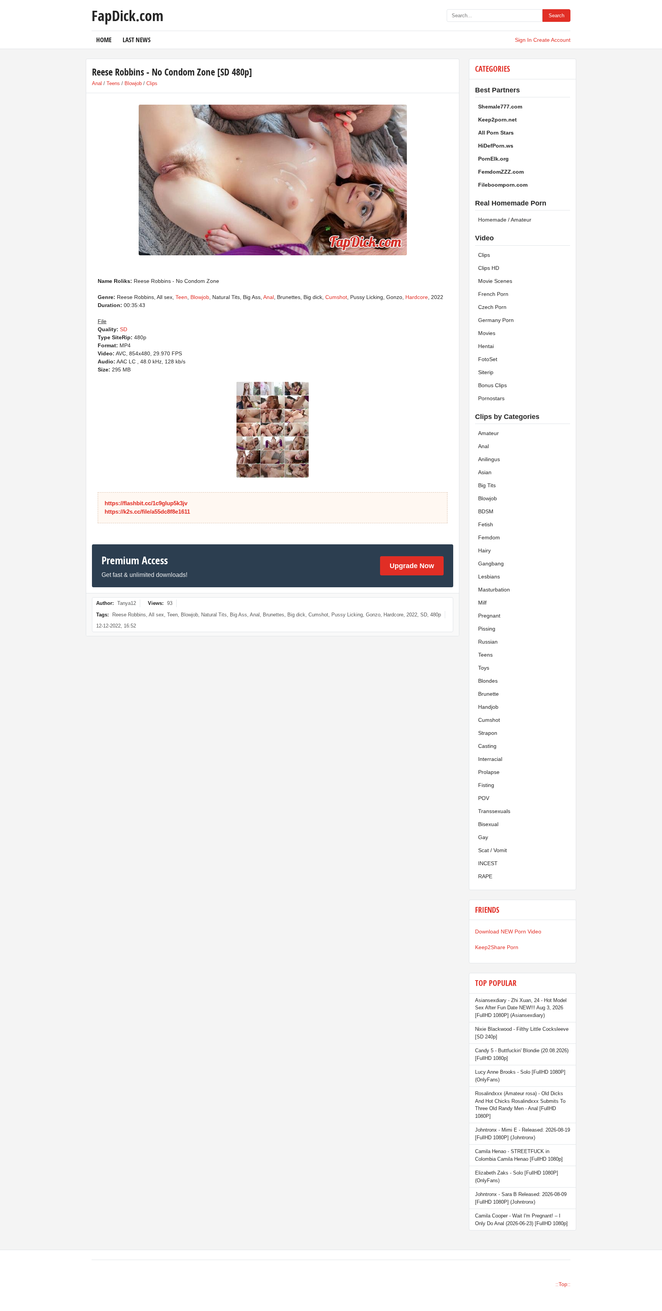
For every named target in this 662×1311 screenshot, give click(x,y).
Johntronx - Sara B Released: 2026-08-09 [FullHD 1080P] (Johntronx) (521, 1198)
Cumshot (336, 297)
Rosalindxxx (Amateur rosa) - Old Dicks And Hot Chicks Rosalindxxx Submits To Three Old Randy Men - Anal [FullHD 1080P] (520, 1105)
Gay (483, 837)
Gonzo (373, 615)
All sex (156, 615)
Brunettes (273, 615)
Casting (487, 746)
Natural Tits (214, 615)
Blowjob (133, 83)
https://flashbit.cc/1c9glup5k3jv (146, 503)
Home (103, 39)
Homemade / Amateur (504, 220)
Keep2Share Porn (496, 947)
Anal (97, 83)
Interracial (490, 759)
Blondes (488, 681)
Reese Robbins (129, 615)
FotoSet (487, 359)
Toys (483, 668)
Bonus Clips (492, 385)
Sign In (523, 40)
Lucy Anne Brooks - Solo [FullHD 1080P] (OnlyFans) (520, 1076)
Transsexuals (494, 811)
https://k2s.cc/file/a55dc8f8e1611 (147, 511)
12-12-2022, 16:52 (116, 626)
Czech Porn (492, 307)
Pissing (486, 629)
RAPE (485, 876)
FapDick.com (127, 15)
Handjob (488, 707)
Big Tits (487, 485)
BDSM (485, 511)
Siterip (485, 372)
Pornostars (491, 398)
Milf (482, 603)
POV (483, 798)
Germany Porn (496, 320)
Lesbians (489, 576)
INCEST (488, 863)
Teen (181, 297)
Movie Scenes (495, 281)
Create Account (551, 40)
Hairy (484, 550)
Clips (151, 83)
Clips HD (488, 268)
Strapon (487, 733)
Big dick (296, 615)
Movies (486, 333)
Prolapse (489, 772)
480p (435, 615)
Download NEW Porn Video (508, 931)
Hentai (486, 346)
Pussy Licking (347, 615)
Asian (485, 472)
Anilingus (489, 459)
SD (123, 329)
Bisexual (488, 824)
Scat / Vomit (492, 850)
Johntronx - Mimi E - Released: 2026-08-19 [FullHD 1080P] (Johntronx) (522, 1133)
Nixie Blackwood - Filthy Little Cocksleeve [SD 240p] (522, 1033)
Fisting (486, 785)
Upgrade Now (412, 566)
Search (556, 15)
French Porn (493, 294)
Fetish (485, 524)
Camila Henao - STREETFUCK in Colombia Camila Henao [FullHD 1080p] (519, 1155)
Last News (137, 39)
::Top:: (562, 1284)
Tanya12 (126, 603)
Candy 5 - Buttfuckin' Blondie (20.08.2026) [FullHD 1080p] (522, 1054)
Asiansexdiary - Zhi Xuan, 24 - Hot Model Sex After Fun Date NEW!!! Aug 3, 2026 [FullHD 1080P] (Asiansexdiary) (521, 1007)
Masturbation (494, 589)
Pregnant (489, 616)
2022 (411, 615)
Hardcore (416, 297)
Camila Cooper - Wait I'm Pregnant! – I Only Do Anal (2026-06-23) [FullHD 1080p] (521, 1219)
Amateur (488, 433)
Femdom (489, 537)
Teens (113, 83)
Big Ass (238, 615)
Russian (488, 642)
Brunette (488, 694)
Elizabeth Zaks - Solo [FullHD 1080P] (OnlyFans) (516, 1176)
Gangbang (491, 563)
